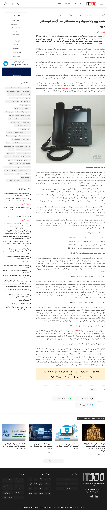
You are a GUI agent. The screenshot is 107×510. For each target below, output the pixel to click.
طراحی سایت (17, 119)
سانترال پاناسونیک (79, 351)
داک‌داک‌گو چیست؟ (23, 300)
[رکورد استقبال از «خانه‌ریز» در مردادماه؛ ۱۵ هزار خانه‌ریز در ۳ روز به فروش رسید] (13, 432)
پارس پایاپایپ (27, 174)
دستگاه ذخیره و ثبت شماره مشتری (22, 167)
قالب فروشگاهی (26, 91)
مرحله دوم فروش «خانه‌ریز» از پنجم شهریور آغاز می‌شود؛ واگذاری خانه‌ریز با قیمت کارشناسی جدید (94, 447)
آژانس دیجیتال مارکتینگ (25, 105)
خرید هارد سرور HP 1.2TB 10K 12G (22, 112)
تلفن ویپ (65, 88)
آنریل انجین (10, 119)
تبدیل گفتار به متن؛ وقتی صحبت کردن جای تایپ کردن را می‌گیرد (41, 446)
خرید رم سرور (20, 160)
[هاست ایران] (16, 72)
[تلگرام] (91, 497)
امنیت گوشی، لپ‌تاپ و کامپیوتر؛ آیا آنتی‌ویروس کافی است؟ (67, 446)
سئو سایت (6, 170)
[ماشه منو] (100, 3)
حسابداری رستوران (11, 153)
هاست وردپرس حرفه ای (25, 94)
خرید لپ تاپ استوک (16, 139)
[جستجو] (5, 3)
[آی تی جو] (90, 4)
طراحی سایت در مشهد (9, 146)
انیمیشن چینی (12, 163)
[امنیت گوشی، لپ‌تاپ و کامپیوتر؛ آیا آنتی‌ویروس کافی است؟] (66, 432)
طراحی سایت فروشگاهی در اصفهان (22, 132)
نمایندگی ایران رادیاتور (25, 115)
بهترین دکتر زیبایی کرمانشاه (24, 129)
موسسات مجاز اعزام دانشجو (17, 170)
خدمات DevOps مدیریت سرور (23, 163)
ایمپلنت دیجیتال (11, 160)
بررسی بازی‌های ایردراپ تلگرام (20, 304)
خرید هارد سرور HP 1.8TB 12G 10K (22, 108)
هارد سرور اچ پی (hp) (14, 115)
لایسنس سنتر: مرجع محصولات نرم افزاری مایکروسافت (18, 181)
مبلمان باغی (13, 122)
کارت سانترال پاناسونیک (64, 351)
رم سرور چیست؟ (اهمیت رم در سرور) (18, 217)
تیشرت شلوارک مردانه (14, 98)
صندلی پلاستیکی (18, 125)
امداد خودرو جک (26, 153)
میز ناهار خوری (27, 125)
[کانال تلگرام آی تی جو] (16, 64)
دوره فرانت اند (10, 167)
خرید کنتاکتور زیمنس (25, 177)
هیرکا (12, 132)
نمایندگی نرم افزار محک (25, 101)
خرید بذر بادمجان (26, 122)
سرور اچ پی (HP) (26, 139)
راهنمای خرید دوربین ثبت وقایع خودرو (17, 286)
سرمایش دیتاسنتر (17, 88)
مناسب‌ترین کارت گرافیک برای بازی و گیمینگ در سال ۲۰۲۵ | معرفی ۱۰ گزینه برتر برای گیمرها (16, 243)
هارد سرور (19, 122)
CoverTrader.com (25, 156)
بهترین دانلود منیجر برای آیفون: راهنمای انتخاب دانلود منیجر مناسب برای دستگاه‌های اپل (16, 251)
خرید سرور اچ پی (19, 146)
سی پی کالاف (27, 146)
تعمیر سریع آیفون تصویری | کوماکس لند (21, 143)
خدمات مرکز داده (26, 88)
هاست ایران (98, 492)
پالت (4, 167)
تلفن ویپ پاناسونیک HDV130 (85, 331)
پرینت (8, 132)
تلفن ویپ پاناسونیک (68, 49)
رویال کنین (19, 91)
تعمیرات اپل (19, 153)
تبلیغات (93, 390)
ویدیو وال (8, 143)
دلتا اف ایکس (27, 160)
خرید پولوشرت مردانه (25, 98)
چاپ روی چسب (11, 150)
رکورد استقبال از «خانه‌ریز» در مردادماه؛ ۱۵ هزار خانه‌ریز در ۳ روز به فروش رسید (13, 446)
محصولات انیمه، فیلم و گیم (24, 136)
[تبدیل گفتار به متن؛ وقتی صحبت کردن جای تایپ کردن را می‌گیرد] (40, 432)
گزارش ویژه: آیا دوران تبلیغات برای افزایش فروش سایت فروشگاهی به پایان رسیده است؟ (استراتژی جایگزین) (16, 226)
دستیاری (28, 150)
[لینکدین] (96, 497)
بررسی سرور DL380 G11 (11, 136)
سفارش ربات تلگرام (9, 112)
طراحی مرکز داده (8, 88)
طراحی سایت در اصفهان (13, 94)
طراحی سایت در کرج (20, 150)
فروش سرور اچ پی (11, 91)
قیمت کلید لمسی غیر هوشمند (12, 101)
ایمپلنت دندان (8, 156)
